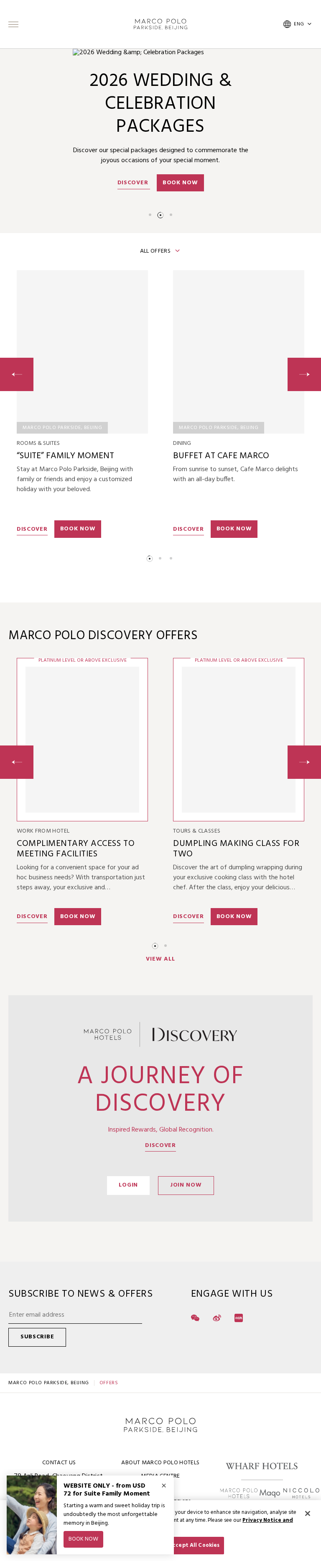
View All (160, 959)
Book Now (180, 183)
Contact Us (59, 1463)
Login (128, 1185)
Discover (133, 183)
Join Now (186, 1185)
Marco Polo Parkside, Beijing (48, 1383)
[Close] (307, 1513)
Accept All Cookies (194, 1545)
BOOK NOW (78, 529)
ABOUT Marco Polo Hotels (160, 1463)
